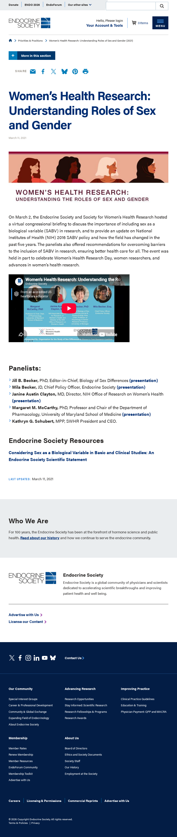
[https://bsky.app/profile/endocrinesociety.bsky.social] (53, 658)
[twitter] (12, 658)
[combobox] (130, 6)
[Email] (33, 71)
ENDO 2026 (32, 5)
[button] (161, 6)
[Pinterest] (75, 72)
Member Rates (18, 748)
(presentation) (143, 380)
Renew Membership (21, 754)
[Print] (85, 71)
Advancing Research (80, 688)
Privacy (35, 823)
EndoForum (54, 5)
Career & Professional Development (31, 705)
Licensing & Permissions (44, 800)
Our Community (21, 688)
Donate (13, 5)
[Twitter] (53, 72)
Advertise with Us (19, 780)
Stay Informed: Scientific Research (86, 705)
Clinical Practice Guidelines (137, 699)
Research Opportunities (79, 699)
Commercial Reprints (83, 800)
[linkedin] (44, 658)
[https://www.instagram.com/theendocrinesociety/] (28, 658)
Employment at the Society (81, 773)
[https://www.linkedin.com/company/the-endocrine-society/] (36, 658)
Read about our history (39, 537)
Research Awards (75, 718)
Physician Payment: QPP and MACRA (144, 711)
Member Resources (21, 761)
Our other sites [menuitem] (78, 5)
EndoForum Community (23, 767)
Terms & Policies (18, 823)
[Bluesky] (65, 71)
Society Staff (72, 761)
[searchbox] (130, 6)
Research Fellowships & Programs (86, 711)
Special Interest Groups (23, 699)
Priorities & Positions (30, 40)
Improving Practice (135, 688)
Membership (18, 738)
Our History (72, 767)
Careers (14, 800)
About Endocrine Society (24, 724)
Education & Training (133, 705)
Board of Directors (76, 748)
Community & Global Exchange (28, 711)
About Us (72, 738)
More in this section (36, 55)
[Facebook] (43, 72)
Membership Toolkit (21, 773)
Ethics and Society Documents (83, 754)
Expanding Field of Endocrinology (29, 718)
